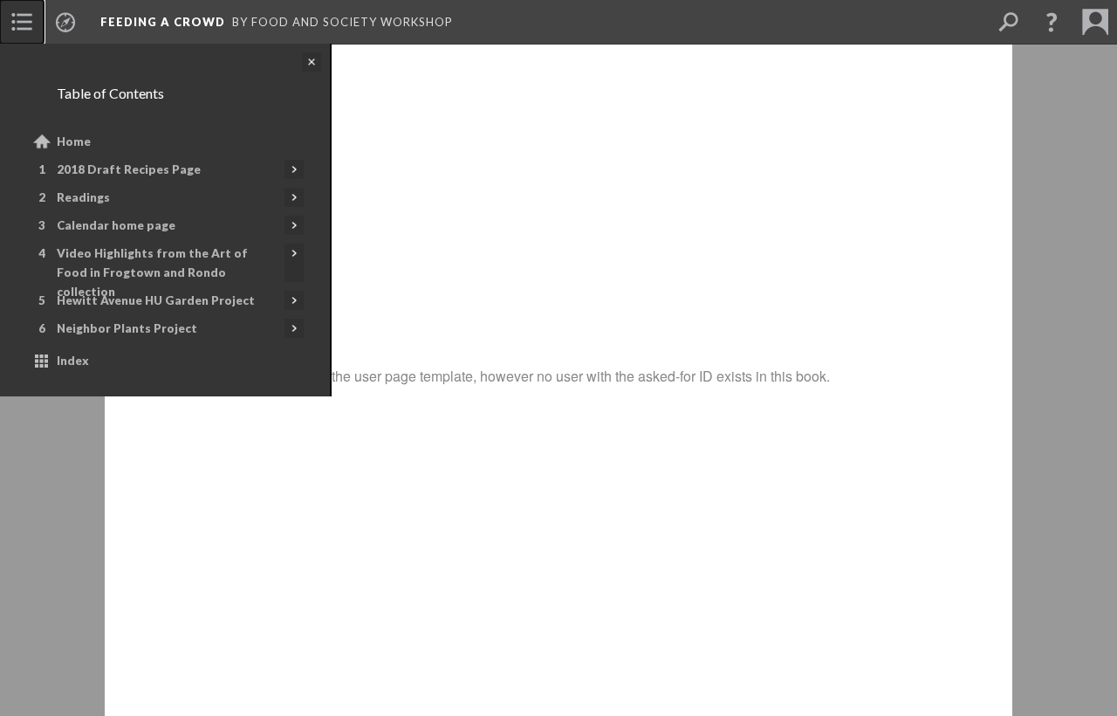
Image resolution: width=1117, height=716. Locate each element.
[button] (1051, 22)
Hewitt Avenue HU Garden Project (156, 300)
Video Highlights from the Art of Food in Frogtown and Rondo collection (152, 272)
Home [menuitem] (74, 141)
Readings (83, 197)
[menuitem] (22, 22)
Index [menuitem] (73, 361)
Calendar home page (116, 225)
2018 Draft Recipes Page (129, 169)
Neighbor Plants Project (127, 328)
